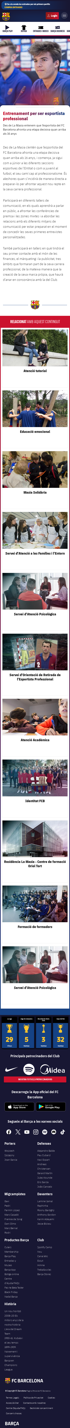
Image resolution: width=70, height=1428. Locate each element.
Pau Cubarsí (44, 1155)
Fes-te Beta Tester (14, 1287)
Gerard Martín (44, 1173)
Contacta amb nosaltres (34, 1402)
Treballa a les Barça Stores (44, 1272)
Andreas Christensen (43, 1166)
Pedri (7, 1205)
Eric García (43, 1182)
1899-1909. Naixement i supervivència (12, 1352)
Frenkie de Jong (13, 1219)
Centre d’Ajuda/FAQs (11, 1281)
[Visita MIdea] (52, 1069)
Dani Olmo (10, 1223)
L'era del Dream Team (13, 1331)
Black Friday (11, 1292)
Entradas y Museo (10, 1263)
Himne (41, 1265)
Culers (52, 15)
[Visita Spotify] (29, 1069)
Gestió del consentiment (41, 1408)
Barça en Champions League (10, 1365)
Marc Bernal (11, 1228)
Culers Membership (11, 1249)
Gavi (6, 1201)
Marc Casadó (11, 1214)
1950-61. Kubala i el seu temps (13, 1340)
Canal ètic (42, 1256)
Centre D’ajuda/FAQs (15, 1408)
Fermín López (12, 1210)
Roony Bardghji (45, 1210)
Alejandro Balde (46, 1150)
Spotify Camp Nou (44, 1249)
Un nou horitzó (12, 1311)
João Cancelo (44, 1186)
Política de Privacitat (33, 1397)
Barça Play (10, 1256)
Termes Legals (12, 1397)
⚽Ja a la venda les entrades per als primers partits (27, 6)
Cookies (51, 1397)
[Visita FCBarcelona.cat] (5, 16)
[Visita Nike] (11, 1069)
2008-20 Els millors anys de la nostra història (14, 1320)
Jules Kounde (44, 1177)
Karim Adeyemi (45, 1219)
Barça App (10, 1269)
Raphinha (42, 1205)
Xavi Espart (43, 1159)
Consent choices (14, 1413)
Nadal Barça (11, 1296)
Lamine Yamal (45, 1201)
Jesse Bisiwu (44, 1223)
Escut (40, 1260)
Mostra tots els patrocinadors (35, 1079)
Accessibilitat (12, 1402)
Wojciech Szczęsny (9, 1153)
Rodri (7, 1232)
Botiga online (11, 1274)
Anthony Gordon (46, 1214)
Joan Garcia (10, 1159)
